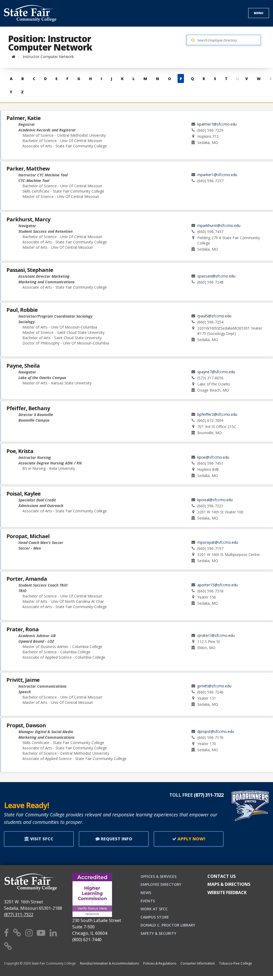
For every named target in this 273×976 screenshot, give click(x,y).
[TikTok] (8, 946)
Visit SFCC (41, 839)
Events (147, 900)
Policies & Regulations (159, 963)
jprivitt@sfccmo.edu (214, 685)
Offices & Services (158, 876)
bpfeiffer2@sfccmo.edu (217, 414)
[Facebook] (6, 932)
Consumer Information (197, 963)
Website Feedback (227, 892)
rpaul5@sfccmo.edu (214, 315)
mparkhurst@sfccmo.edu (218, 225)
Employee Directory (160, 884)
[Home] (13, 56)
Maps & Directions (228, 884)
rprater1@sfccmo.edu (216, 635)
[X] (17, 932)
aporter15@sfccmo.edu (217, 584)
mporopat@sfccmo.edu (217, 542)
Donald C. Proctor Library (167, 925)
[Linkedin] (53, 932)
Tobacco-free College (235, 963)
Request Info (116, 839)
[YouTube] (41, 932)
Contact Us (221, 876)
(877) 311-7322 (18, 914)
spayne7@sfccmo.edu (216, 371)
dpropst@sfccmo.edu (215, 731)
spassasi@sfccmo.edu (216, 276)
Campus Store (154, 917)
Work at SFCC (154, 908)
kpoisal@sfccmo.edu (215, 499)
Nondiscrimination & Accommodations (109, 963)
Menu (258, 13)
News (145, 892)
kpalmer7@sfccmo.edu (217, 124)
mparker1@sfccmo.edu (217, 174)
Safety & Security (158, 933)
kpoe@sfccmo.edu (213, 457)
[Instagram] (29, 932)
